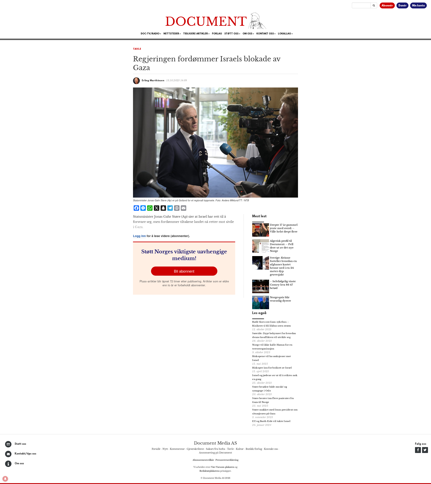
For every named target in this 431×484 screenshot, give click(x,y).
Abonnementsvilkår (203, 460)
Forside (156, 448)
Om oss (19, 463)
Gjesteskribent (195, 448)
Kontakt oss (265, 33)
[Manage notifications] (5, 478)
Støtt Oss (231, 33)
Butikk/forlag (254, 448)
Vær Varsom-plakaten (222, 467)
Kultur (240, 448)
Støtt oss (20, 444)
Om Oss (247, 33)
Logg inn (139, 236)
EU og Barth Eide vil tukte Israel (271, 421)
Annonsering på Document (215, 452)
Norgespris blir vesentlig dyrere (280, 299)
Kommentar (177, 448)
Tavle (137, 49)
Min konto (418, 5)
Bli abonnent (184, 271)
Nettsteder (171, 33)
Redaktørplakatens (210, 471)
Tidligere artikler (195, 33)
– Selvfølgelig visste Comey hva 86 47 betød (283, 285)
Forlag (217, 33)
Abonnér (387, 5)
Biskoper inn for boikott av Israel (272, 367)
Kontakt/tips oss (25, 453)
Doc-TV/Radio (150, 33)
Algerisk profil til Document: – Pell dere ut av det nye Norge (282, 246)
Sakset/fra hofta (215, 448)
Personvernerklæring (227, 460)
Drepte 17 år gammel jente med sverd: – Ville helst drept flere (283, 228)
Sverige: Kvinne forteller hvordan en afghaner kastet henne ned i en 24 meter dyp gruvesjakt (283, 266)
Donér (402, 5)
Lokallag (284, 33)
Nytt (165, 448)
